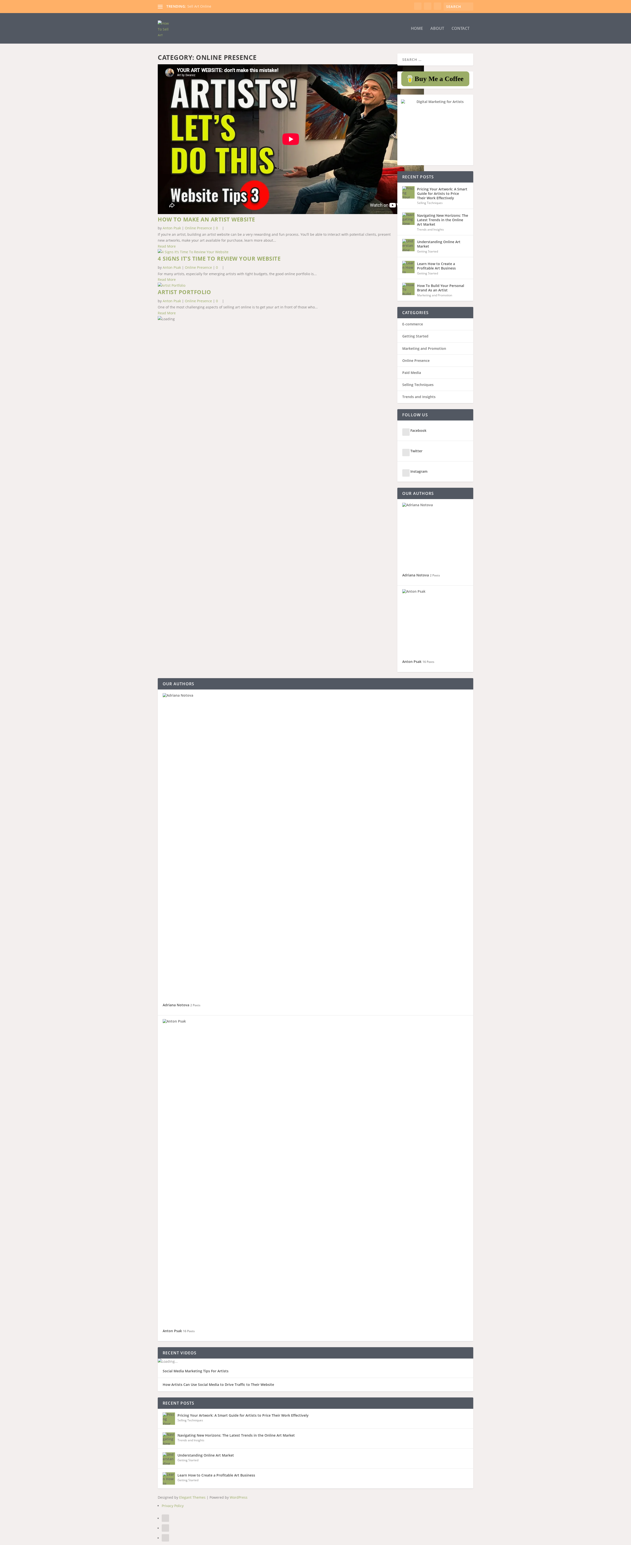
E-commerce (412, 324)
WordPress (238, 1497)
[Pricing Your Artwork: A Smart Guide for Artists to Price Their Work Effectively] (408, 192)
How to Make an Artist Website (206, 219)
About (437, 28)
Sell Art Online (199, 6)
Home (417, 28)
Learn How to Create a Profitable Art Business (436, 265)
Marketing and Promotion (434, 295)
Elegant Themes (192, 1497)
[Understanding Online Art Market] (408, 245)
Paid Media (411, 372)
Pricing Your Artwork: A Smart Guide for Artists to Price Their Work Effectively (442, 193)
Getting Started (427, 251)
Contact (461, 28)
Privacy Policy (173, 1505)
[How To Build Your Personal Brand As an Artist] (408, 289)
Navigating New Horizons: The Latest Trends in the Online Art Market (442, 220)
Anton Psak (172, 228)
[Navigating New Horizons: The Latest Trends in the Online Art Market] (408, 219)
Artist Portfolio (184, 292)
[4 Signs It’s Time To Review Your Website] (193, 252)
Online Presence (198, 228)
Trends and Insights (430, 229)
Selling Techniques (430, 203)
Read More (167, 246)
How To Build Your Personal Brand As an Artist (440, 287)
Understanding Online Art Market (438, 244)
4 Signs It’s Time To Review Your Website (219, 258)
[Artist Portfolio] (171, 285)
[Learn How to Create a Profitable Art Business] (408, 267)
